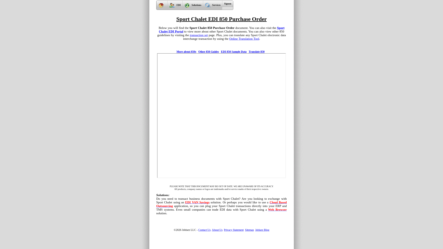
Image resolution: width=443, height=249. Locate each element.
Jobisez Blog (262, 229)
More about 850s (186, 51)
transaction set (199, 35)
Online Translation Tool (244, 38)
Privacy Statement (234, 229)
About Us (217, 229)
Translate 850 (257, 51)
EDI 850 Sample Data (234, 51)
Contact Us (204, 229)
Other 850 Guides (208, 51)
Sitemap (249, 229)
